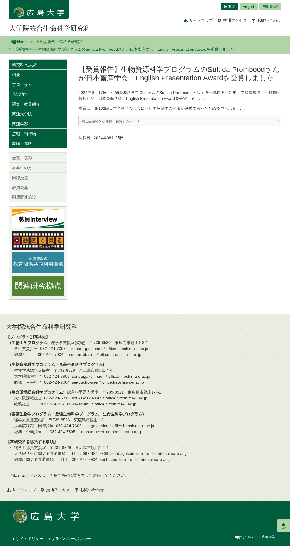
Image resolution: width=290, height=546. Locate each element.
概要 (16, 74)
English (248, 6)
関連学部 (20, 124)
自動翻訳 (270, 6)
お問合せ (269, 20)
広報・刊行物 (24, 134)
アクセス (235, 20)
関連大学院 (22, 114)
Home (22, 41)
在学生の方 (22, 167)
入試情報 (20, 94)
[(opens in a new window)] (38, 218)
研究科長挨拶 (24, 65)
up (284, 527)
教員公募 (20, 187)
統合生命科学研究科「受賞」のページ (110, 121)
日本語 (230, 6)
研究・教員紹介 (26, 104)
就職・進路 (22, 143)
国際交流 (20, 177)
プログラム (22, 84)
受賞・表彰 (22, 158)
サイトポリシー (29, 538)
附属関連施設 (24, 197)
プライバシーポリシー (71, 538)
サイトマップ (201, 20)
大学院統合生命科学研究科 (50, 28)
